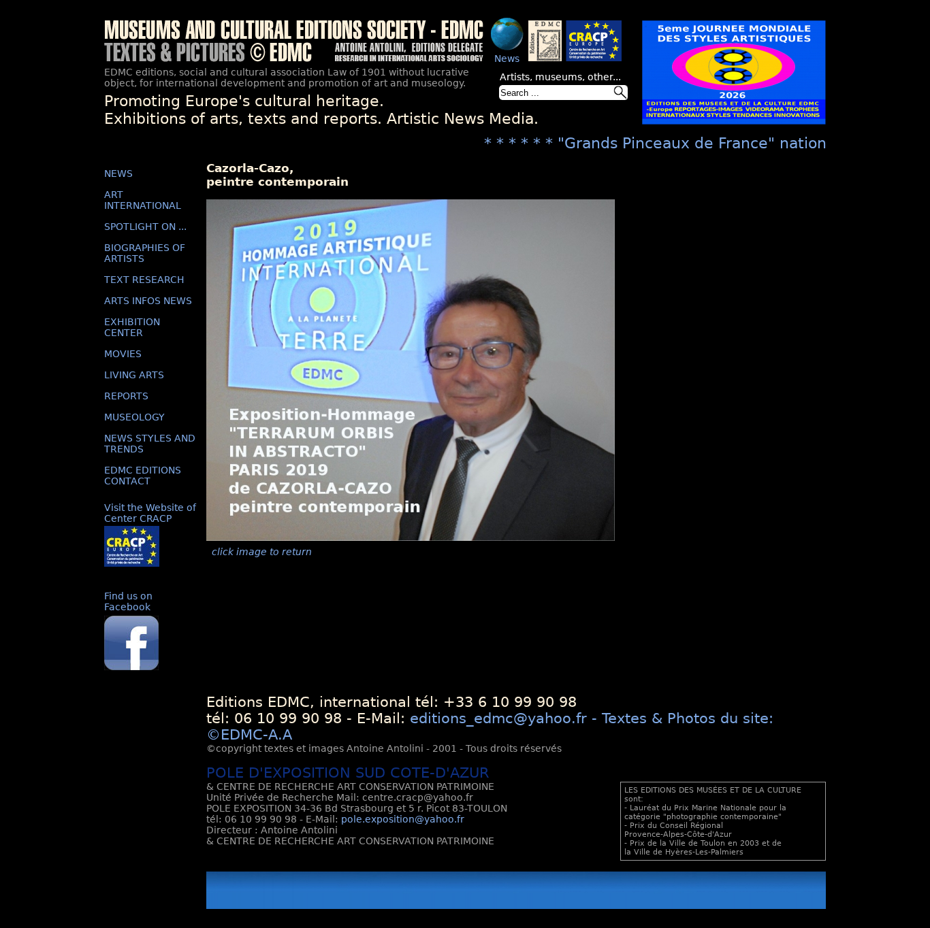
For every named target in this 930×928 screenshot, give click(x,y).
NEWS (118, 173)
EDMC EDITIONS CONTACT (142, 475)
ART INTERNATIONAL (142, 200)
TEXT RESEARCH (144, 279)
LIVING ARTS (134, 374)
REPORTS (126, 396)
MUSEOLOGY (134, 417)
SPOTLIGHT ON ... (145, 226)
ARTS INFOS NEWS (148, 300)
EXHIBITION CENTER (132, 327)
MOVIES (123, 353)
